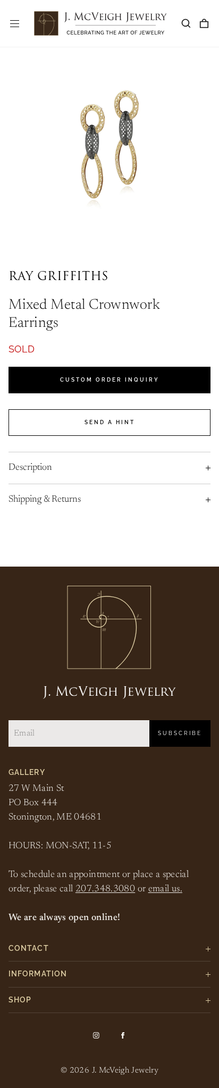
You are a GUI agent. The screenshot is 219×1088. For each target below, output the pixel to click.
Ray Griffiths (59, 277)
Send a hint (110, 422)
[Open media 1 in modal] (109, 157)
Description (30, 468)
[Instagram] (96, 1035)
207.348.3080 (105, 889)
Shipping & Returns (45, 499)
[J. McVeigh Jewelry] (100, 23)
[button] (186, 23)
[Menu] (14, 23)
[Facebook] (122, 1035)
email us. (165, 889)
